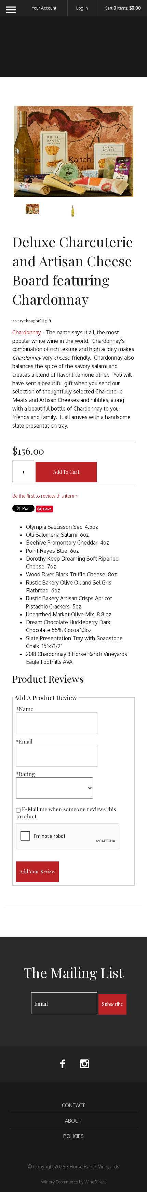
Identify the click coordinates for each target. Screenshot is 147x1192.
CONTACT (73, 1105)
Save (47, 508)
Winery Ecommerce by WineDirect (73, 1181)
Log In (82, 8)
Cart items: (123, 8)
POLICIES (73, 1136)
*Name (24, 708)
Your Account (44, 8)
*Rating (25, 773)
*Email (24, 741)
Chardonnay (26, 332)
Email (25, 996)
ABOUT (73, 1120)
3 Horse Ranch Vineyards (73, 51)
